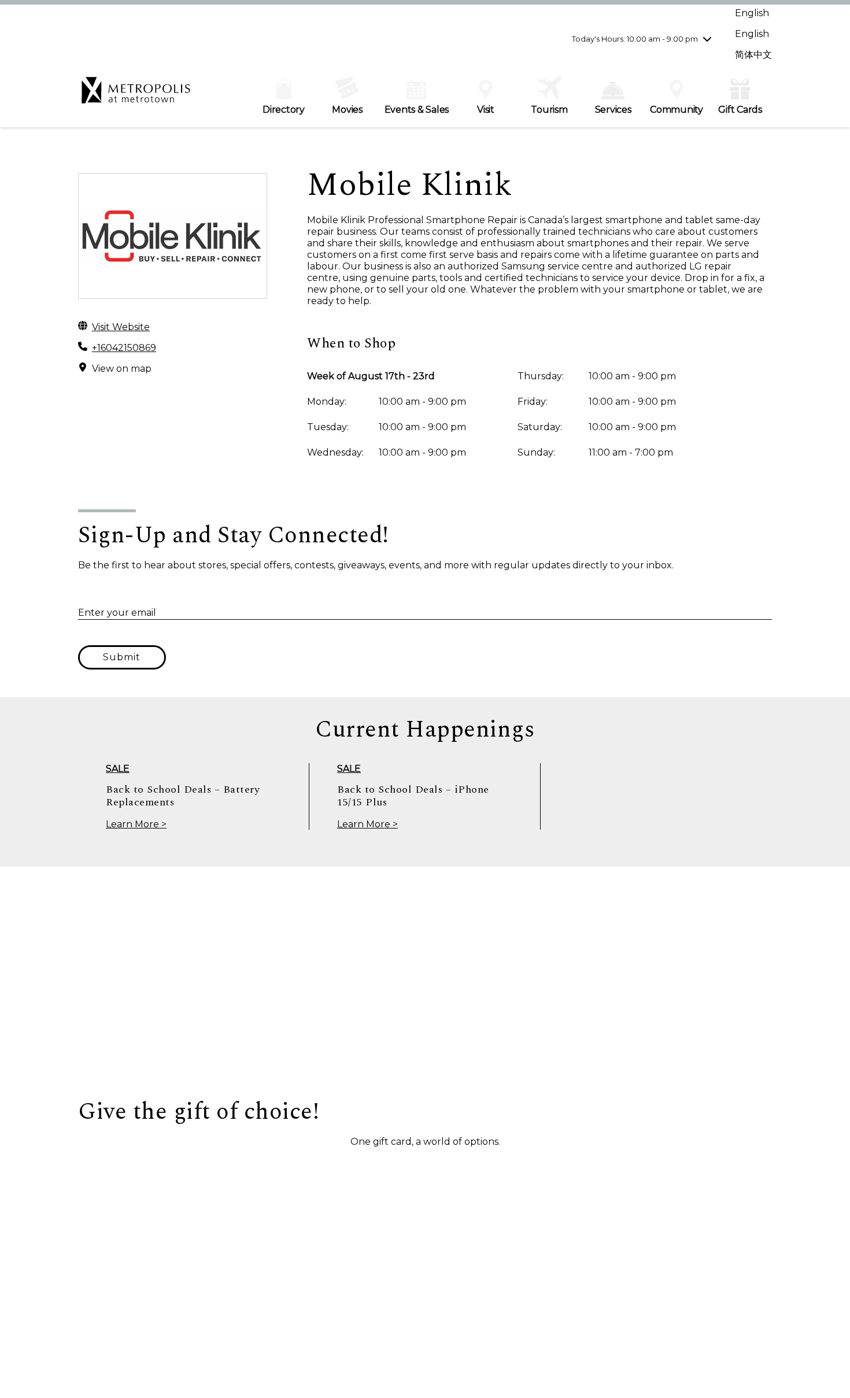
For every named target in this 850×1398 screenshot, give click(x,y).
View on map (121, 368)
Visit (485, 109)
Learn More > (136, 824)
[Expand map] (425, 982)
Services (613, 109)
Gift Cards (740, 109)
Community (676, 109)
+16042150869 (124, 347)
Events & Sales (417, 109)
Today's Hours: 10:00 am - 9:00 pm (635, 38)
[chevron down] (707, 38)
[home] (136, 96)
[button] (136, 1169)
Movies (347, 109)
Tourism (549, 109)
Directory (284, 109)
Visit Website (121, 326)
